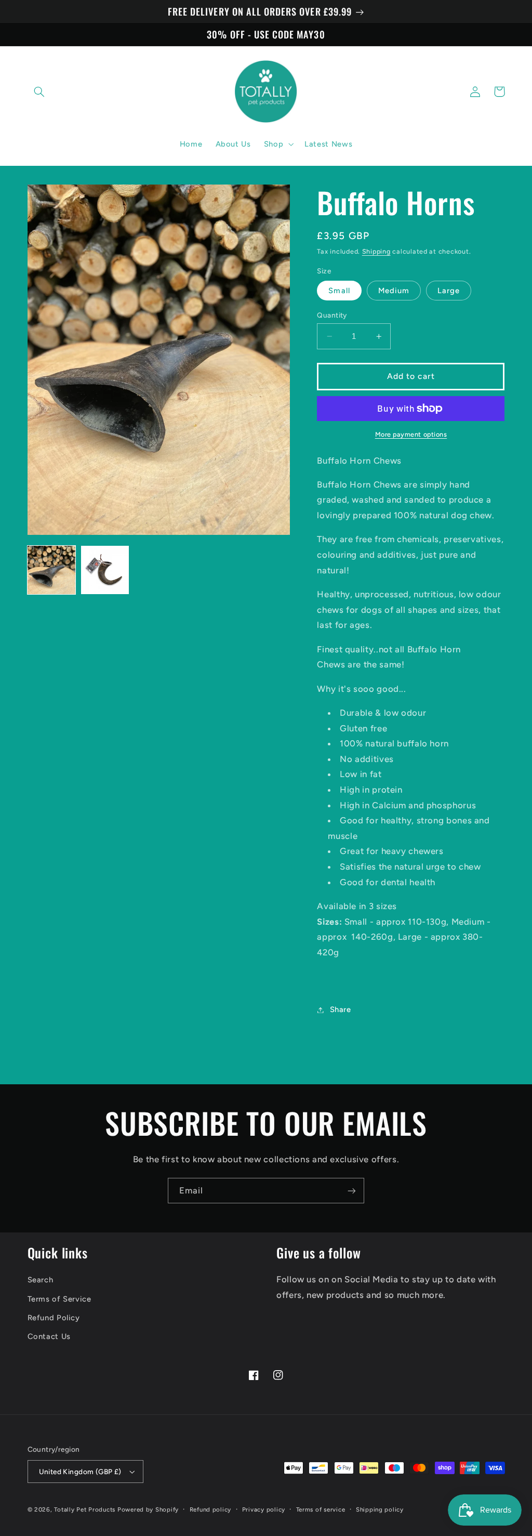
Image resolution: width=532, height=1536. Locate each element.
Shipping (376, 251)
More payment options (411, 434)
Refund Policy (54, 1317)
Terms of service (320, 1509)
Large (448, 290)
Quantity (332, 315)
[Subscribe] (352, 1190)
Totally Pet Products (84, 1509)
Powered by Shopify (148, 1509)
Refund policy (211, 1509)
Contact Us (49, 1336)
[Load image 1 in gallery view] (52, 570)
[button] (39, 91)
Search (41, 1279)
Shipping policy (380, 1509)
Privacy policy (263, 1509)
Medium (393, 290)
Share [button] (340, 1009)
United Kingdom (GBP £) (80, 1471)
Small (339, 290)
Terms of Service (59, 1299)
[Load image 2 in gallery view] (105, 570)
